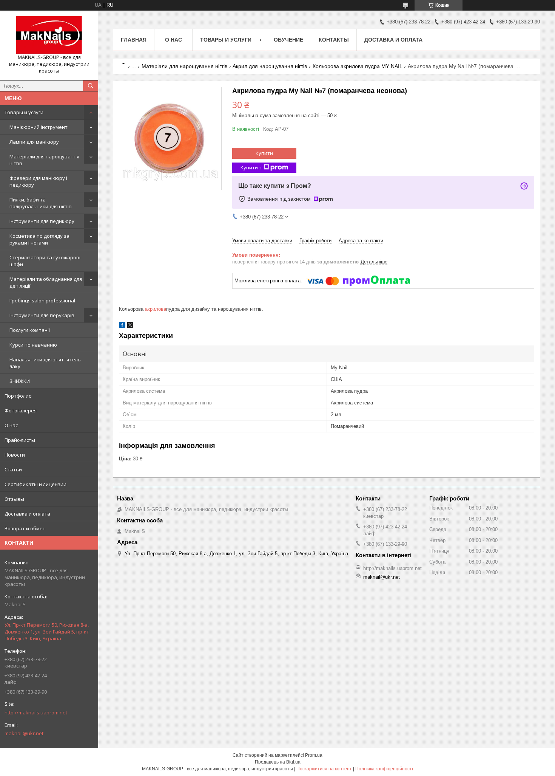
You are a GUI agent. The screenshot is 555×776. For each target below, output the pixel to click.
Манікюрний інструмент (38, 127)
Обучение (288, 40)
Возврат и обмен (25, 528)
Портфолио (18, 395)
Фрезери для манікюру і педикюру (38, 181)
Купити (264, 153)
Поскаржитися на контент (324, 768)
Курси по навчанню (33, 344)
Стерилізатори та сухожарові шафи (44, 261)
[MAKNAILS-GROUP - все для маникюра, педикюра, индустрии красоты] (49, 35)
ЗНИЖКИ (19, 381)
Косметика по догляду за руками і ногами (39, 239)
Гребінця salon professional (42, 300)
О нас (11, 425)
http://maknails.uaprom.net (36, 712)
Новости (15, 454)
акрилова (155, 309)
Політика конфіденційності (384, 768)
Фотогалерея (21, 410)
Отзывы (14, 499)
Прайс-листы (20, 440)
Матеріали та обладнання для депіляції (45, 282)
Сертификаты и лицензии (35, 484)
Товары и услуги (24, 112)
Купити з (251, 167)
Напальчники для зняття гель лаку (45, 363)
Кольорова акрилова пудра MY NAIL (357, 66)
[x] (130, 326)
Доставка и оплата (27, 513)
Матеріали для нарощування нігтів (44, 160)
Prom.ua (313, 755)
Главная (133, 40)
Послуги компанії (29, 330)
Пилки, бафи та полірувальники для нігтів (40, 203)
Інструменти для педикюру (41, 221)
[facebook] (122, 326)
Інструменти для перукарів (41, 315)
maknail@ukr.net (24, 733)
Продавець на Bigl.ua (278, 762)
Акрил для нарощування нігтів (270, 66)
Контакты (334, 40)
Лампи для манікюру (34, 141)
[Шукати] (90, 85)
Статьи (13, 469)
